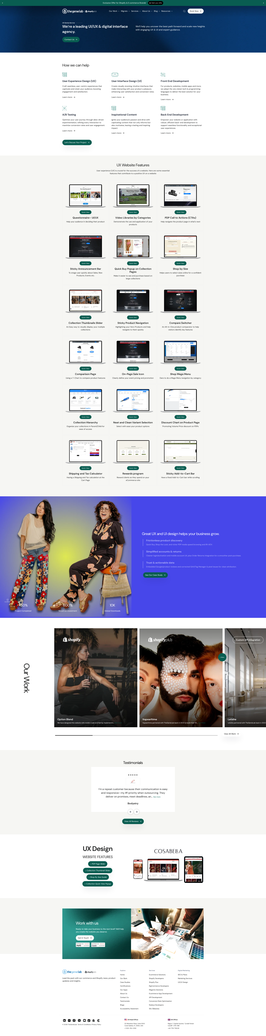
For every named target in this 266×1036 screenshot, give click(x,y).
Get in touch (83, 938)
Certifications (125, 986)
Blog (156, 11)
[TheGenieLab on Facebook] (74, 1020)
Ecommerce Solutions (157, 975)
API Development (155, 997)
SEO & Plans (182, 975)
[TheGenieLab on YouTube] (84, 1020)
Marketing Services (185, 978)
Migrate (124, 11)
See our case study (154, 575)
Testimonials (125, 1001)
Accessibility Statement (129, 1009)
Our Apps (123, 990)
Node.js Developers (156, 1005)
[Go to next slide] (263, 3)
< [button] (220, 657)
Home (122, 975)
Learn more (67, 97)
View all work (230, 734)
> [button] (224, 657)
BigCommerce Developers (159, 986)
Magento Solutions (156, 990)
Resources (166, 11)
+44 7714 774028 (173, 1028)
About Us (146, 11)
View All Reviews (131, 821)
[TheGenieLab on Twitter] (79, 1020)
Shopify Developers (156, 978)
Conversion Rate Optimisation (160, 1001)
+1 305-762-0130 (130, 1028)
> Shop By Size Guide (98, 877)
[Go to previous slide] (2, 3)
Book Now (194, 11)
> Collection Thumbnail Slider (97, 870)
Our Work (113, 11)
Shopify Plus (153, 982)
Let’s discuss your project (75, 142)
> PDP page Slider (97, 864)
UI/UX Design (183, 982)
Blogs (122, 1005)
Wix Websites (154, 1009)
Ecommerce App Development (160, 993)
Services (135, 11)
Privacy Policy (96, 1024)
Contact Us (69, 39)
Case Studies (125, 982)
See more (117, 723)
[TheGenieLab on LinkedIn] (64, 1020)
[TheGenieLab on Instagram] (69, 1020)
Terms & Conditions (84, 1024)
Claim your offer (156, 3)
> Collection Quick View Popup (98, 884)
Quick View (85, 212)
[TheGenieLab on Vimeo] (99, 1020)
